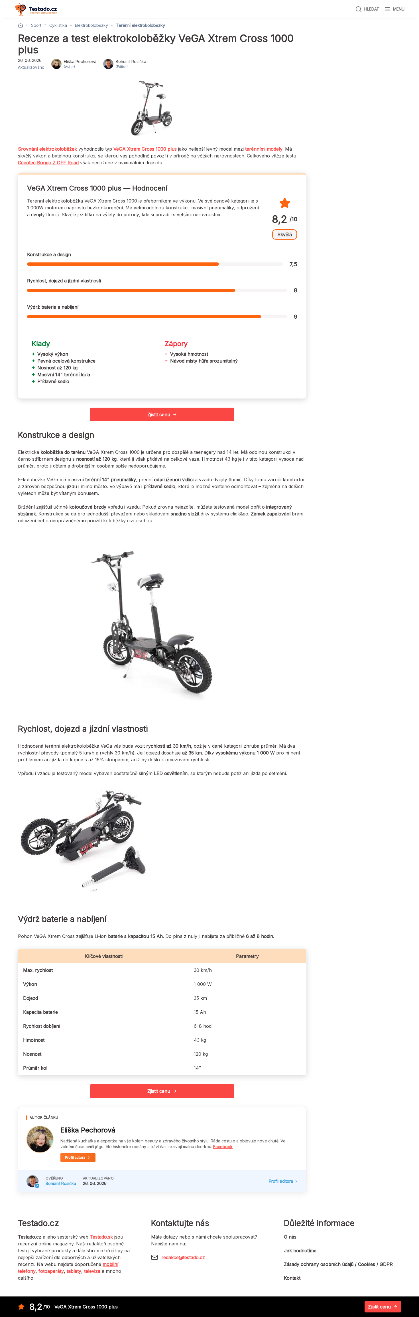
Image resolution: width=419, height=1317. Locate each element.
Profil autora (75, 1157)
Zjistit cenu (158, 414)
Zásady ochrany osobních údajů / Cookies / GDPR (338, 1264)
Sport (36, 25)
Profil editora (281, 1181)
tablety (74, 1271)
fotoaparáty (51, 1271)
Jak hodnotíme (300, 1250)
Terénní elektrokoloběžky (140, 25)
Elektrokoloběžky (91, 25)
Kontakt (292, 1278)
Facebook (223, 1146)
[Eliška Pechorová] (40, 1139)
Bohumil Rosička (61, 1183)
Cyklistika (58, 25)
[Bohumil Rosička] (32, 1181)
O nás (290, 1237)
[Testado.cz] (36, 9)
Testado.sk (101, 1237)
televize (92, 1271)
